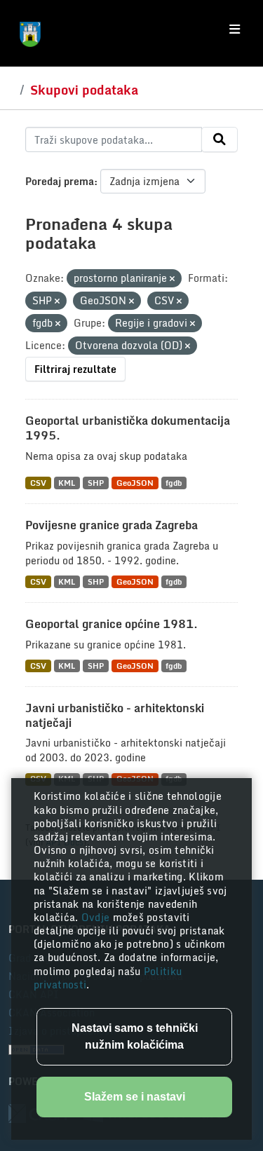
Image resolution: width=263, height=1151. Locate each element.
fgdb (174, 483)
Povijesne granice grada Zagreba (111, 525)
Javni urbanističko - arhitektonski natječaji (114, 715)
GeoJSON (135, 483)
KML (66, 483)
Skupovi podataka (84, 90)
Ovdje (97, 917)
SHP (96, 483)
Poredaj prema (59, 181)
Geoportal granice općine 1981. (111, 624)
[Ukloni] (172, 279)
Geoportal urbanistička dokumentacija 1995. (127, 427)
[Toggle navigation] (234, 29)
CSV (38, 483)
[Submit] (219, 139)
